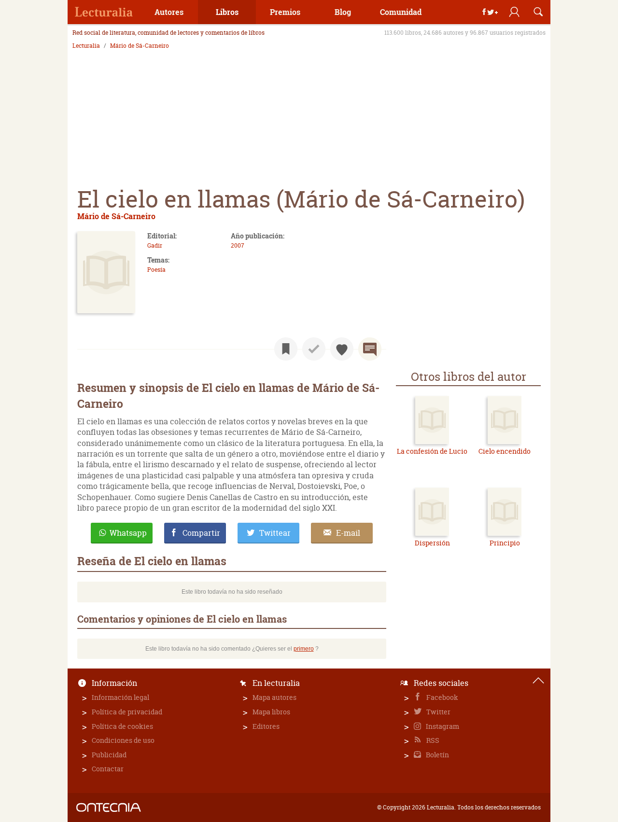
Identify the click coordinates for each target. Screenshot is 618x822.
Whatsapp (128, 533)
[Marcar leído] (313, 349)
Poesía (156, 269)
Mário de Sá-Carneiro (139, 46)
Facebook (441, 697)
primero (304, 648)
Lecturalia (86, 46)
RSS (432, 740)
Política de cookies (122, 726)
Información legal (120, 697)
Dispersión (432, 542)
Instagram (441, 726)
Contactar (108, 768)
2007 (237, 245)
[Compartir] (490, 12)
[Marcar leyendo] (285, 349)
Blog (343, 12)
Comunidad (400, 12)
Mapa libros (271, 711)
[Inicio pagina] (538, 681)
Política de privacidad (127, 711)
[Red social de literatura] (104, 12)
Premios (285, 12)
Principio (505, 542)
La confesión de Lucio (432, 451)
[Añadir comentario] (369, 349)
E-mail (348, 533)
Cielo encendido (504, 451)
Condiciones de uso (123, 740)
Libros (227, 12)
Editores (266, 726)
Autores (168, 12)
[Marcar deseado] (341, 349)
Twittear (275, 533)
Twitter (437, 711)
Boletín (436, 754)
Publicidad (109, 754)
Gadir (154, 245)
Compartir (201, 533)
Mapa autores (274, 697)
